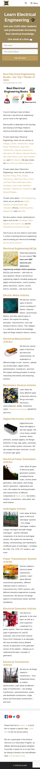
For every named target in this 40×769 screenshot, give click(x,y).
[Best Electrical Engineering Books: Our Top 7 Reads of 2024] (20, 95)
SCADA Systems (26, 208)
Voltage (6, 144)
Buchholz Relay (9, 176)
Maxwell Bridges (9, 192)
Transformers (22, 144)
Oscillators (7, 186)
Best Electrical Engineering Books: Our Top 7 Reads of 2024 (19, 77)
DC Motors (17, 153)
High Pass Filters (21, 179)
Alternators (7, 153)
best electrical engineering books (19, 163)
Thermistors (8, 179)
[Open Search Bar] (25, 3)
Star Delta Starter (10, 157)
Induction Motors (29, 153)
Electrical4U (23, 765)
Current (13, 144)
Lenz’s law (22, 157)
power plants (20, 496)
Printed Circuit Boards (17, 409)
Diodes (25, 176)
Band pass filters (24, 182)
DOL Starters (15, 160)
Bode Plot (21, 211)
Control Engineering (27, 198)
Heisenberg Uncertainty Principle (16, 227)
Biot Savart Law (17, 224)
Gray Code (17, 186)
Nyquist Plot (8, 211)
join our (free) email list (12, 243)
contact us (23, 725)
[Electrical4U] (5, 3)
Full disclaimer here (17, 756)
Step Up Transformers (24, 150)
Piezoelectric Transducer (22, 189)
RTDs (19, 176)
